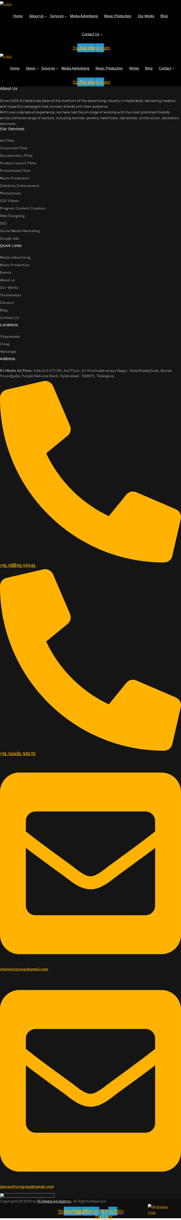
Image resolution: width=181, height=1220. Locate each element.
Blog (164, 16)
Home (18, 16)
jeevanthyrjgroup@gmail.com (27, 1187)
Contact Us (90, 34)
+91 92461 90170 (18, 753)
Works (134, 68)
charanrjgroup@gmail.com (24, 969)
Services (57, 16)
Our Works (146, 16)
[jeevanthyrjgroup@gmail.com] (90, 1080)
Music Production (117, 16)
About (30, 68)
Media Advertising (84, 16)
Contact (165, 68)
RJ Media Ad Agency (54, 1201)
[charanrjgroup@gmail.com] (90, 863)
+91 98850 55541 (18, 565)
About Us (36, 16)
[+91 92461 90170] (90, 659)
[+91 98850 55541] (90, 471)
